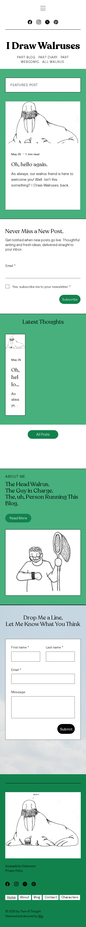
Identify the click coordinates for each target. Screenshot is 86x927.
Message (18, 692)
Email (10, 265)
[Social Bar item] (30, 22)
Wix (40, 916)
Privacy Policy (14, 870)
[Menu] (43, 8)
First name (20, 647)
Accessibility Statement (20, 866)
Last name (54, 647)
